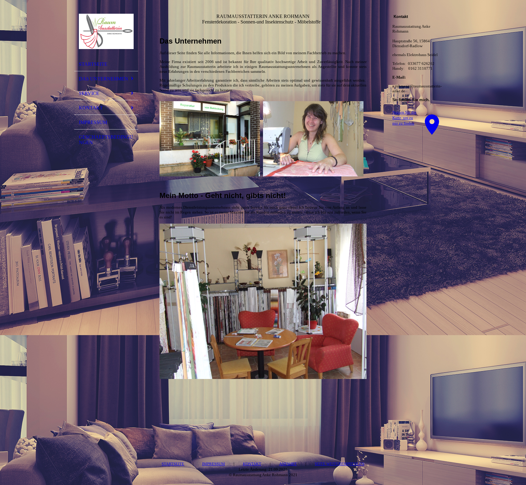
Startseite (93, 64)
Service (89, 93)
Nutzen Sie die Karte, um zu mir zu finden (404, 118)
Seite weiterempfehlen (339, 464)
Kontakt (91, 107)
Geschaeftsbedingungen (106, 139)
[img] (106, 31)
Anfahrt (288, 464)
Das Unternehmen (103, 78)
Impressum (93, 122)
